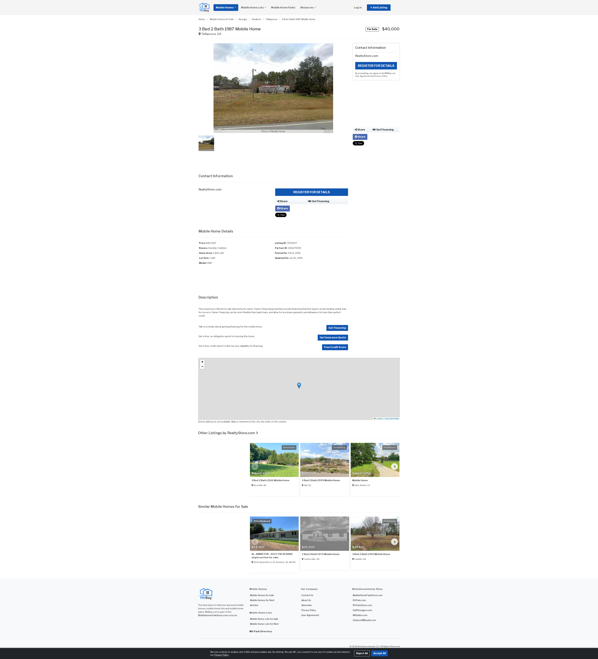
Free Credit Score (335, 347)
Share (283, 201)
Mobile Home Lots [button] (252, 7)
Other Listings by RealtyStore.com (227, 433)
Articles (254, 605)
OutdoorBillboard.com (364, 620)
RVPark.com (359, 600)
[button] (382, 7)
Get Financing (320, 201)
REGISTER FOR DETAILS (311, 192)
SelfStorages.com (362, 610)
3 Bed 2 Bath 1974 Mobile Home (320, 554)
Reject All (362, 653)
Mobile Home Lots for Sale (264, 619)
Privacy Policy (381, 76)
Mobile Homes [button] (225, 7)
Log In (358, 7)
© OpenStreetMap (391, 418)
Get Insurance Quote (333, 337)
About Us (306, 600)
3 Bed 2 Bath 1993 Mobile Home (371, 554)
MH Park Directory (260, 631)
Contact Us (307, 595)
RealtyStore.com (210, 189)
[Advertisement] (273, 159)
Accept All (379, 653)
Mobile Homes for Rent (262, 600)
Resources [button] (307, 7)
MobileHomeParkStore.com (213, 615)
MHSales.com (360, 615)
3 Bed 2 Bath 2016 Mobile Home (270, 480)
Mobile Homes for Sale (262, 595)
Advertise (306, 605)
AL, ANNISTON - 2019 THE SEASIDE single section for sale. (272, 556)
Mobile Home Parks (283, 7)
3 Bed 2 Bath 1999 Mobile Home (321, 480)
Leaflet (379, 418)
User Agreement (362, 76)
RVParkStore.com (362, 605)
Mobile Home (360, 480)
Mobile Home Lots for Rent (264, 624)
